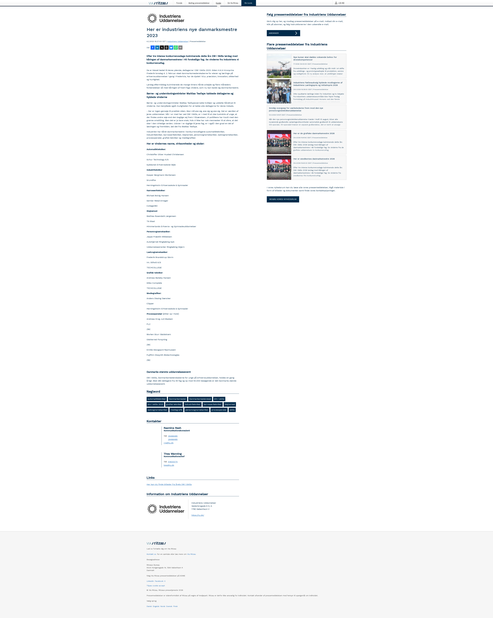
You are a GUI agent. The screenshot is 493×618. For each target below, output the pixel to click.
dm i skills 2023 (155, 404)
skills (232, 410)
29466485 (173, 436)
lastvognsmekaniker (157, 410)
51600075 (173, 462)
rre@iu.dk (168, 443)
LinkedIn (150, 581)
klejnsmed (230, 404)
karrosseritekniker (213, 404)
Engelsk (156, 606)
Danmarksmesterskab (200, 399)
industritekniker (193, 404)
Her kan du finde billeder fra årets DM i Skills (169, 484)
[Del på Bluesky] (171, 48)
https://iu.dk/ (197, 515)
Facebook (159, 581)
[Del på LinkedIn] (157, 48)
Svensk (169, 606)
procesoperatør (219, 410)
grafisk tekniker (174, 404)
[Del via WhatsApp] (176, 48)
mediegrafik (176, 410)
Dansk (149, 606)
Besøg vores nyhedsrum (283, 199)
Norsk (162, 606)
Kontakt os (151, 554)
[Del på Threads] (166, 48)
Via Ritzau (191, 554)
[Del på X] (162, 48)
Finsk (175, 606)
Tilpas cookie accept (156, 586)
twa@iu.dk (169, 465)
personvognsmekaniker (196, 410)
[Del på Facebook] (153, 48)
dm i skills (219, 399)
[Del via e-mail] (180, 48)
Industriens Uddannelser (178, 41)
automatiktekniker (157, 399)
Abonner (274, 33)
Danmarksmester (177, 399)
